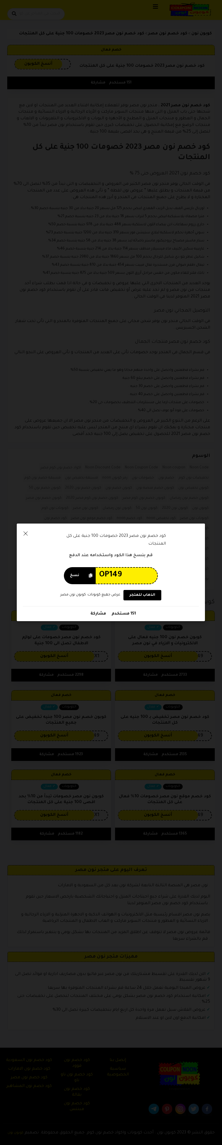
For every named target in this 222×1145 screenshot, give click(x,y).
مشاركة (98, 614)
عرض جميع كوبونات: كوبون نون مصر (90, 595)
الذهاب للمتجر (142, 595)
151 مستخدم (123, 614)
